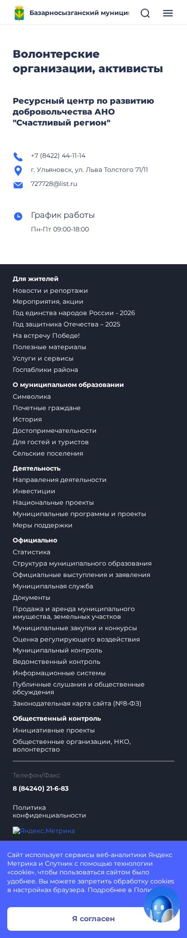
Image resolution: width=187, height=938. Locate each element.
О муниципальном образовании (68, 385)
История (27, 419)
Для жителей (36, 279)
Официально (35, 540)
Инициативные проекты (54, 730)
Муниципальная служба (53, 586)
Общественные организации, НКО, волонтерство (72, 745)
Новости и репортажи (50, 290)
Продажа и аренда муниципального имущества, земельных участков (74, 613)
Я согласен (93, 918)
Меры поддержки (43, 525)
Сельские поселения (48, 453)
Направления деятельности (60, 480)
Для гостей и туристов (51, 442)
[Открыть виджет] (161, 904)
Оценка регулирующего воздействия (76, 639)
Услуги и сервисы (43, 358)
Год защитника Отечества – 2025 (66, 324)
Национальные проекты (53, 502)
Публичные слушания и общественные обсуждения (79, 688)
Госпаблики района (45, 370)
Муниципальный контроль (57, 650)
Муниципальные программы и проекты (79, 514)
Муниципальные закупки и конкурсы (75, 628)
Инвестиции (34, 491)
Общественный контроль (57, 718)
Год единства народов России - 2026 (74, 313)
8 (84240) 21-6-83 (41, 789)
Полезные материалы (49, 347)
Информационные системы (59, 673)
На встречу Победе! (46, 335)
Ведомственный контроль (56, 661)
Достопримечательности (55, 430)
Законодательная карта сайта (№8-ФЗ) (77, 703)
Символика (32, 396)
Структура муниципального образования (82, 563)
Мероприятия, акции (48, 301)
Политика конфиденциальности (49, 811)
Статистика (31, 552)
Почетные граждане (47, 408)
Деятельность (36, 468)
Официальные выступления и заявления (81, 575)
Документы (31, 597)
